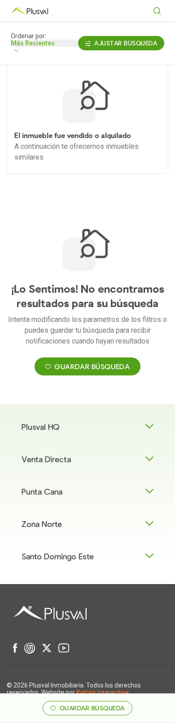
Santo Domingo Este (58, 557)
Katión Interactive (102, 692)
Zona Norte (42, 524)
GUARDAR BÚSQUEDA (92, 367)
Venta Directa (46, 459)
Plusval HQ (41, 427)
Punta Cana (42, 492)
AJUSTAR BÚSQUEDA (125, 43)
